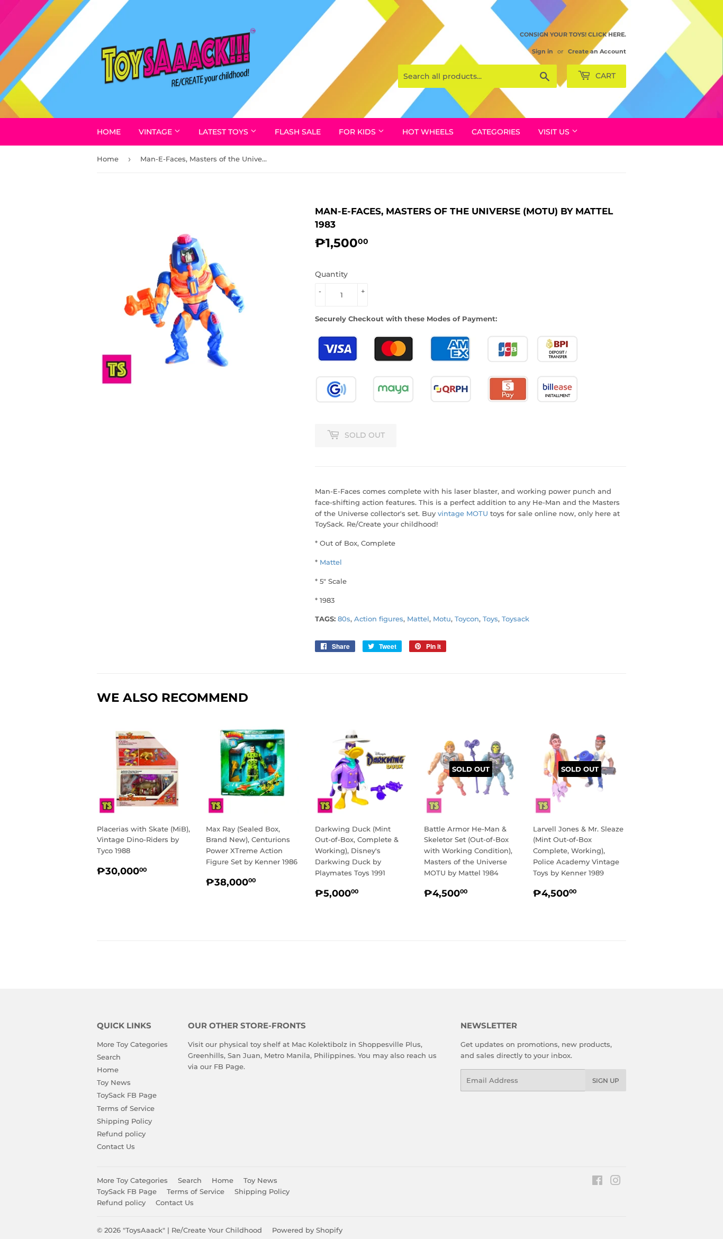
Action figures (378, 618)
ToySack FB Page (127, 1095)
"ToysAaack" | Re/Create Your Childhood (192, 1230)
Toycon (467, 618)
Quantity (331, 274)
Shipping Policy (124, 1121)
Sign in (542, 51)
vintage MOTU (463, 513)
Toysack (515, 618)
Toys (490, 618)
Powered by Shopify (307, 1230)
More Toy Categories (132, 1044)
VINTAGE (156, 132)
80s (344, 618)
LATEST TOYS (224, 132)
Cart (604, 75)
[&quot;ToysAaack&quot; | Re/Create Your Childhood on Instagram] (615, 1182)
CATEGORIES (496, 132)
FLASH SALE (298, 132)
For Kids (358, 132)
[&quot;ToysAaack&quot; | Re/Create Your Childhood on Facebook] (597, 1182)
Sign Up (605, 1080)
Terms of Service (126, 1108)
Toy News (114, 1082)
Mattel (331, 562)
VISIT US (555, 132)
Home (109, 132)
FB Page (228, 1066)
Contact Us (116, 1146)
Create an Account (597, 51)
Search (109, 1057)
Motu (442, 618)
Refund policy (121, 1133)
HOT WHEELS (428, 132)
